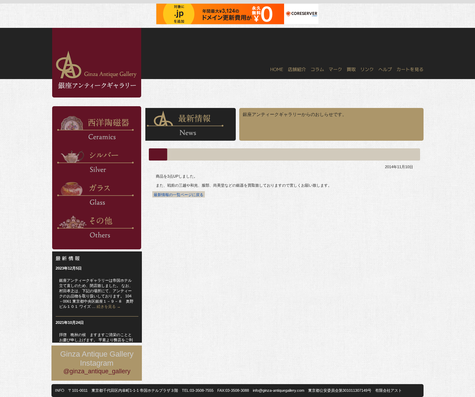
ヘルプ (385, 69)
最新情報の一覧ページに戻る (178, 195)
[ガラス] (96, 208)
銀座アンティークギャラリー (56, 28)
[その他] (96, 241)
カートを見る (410, 69)
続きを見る (109, 306)
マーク (335, 69)
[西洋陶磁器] (96, 143)
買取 (351, 69)
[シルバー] (96, 175)
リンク (367, 69)
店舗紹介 (297, 69)
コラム (317, 69)
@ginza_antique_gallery (96, 371)
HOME (276, 69)
